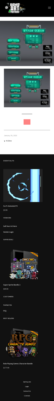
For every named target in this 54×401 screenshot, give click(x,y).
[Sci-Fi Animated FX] (27, 185)
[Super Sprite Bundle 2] (27, 264)
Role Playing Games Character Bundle (18, 363)
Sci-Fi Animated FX (10, 206)
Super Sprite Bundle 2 (11, 285)
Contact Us (7, 305)
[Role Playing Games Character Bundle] (27, 343)
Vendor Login (8, 232)
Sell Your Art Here (10, 226)
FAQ (4, 311)
